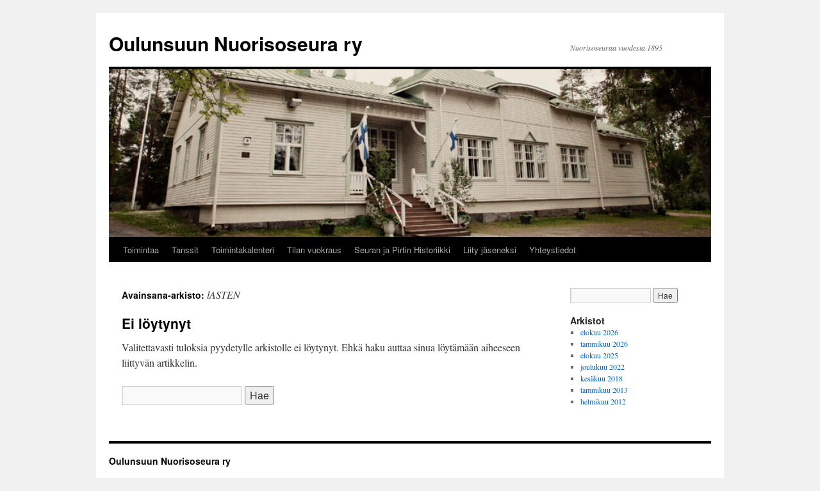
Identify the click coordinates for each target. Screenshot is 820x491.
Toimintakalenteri (242, 250)
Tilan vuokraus (314, 250)
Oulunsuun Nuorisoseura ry (236, 43)
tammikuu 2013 (604, 390)
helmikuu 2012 (603, 401)
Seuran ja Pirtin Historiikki (402, 250)
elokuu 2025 (599, 355)
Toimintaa (141, 250)
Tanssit (185, 250)
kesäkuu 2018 (601, 378)
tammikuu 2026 (604, 343)
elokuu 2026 (599, 332)
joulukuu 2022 (602, 367)
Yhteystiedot (552, 250)
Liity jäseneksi (489, 250)
